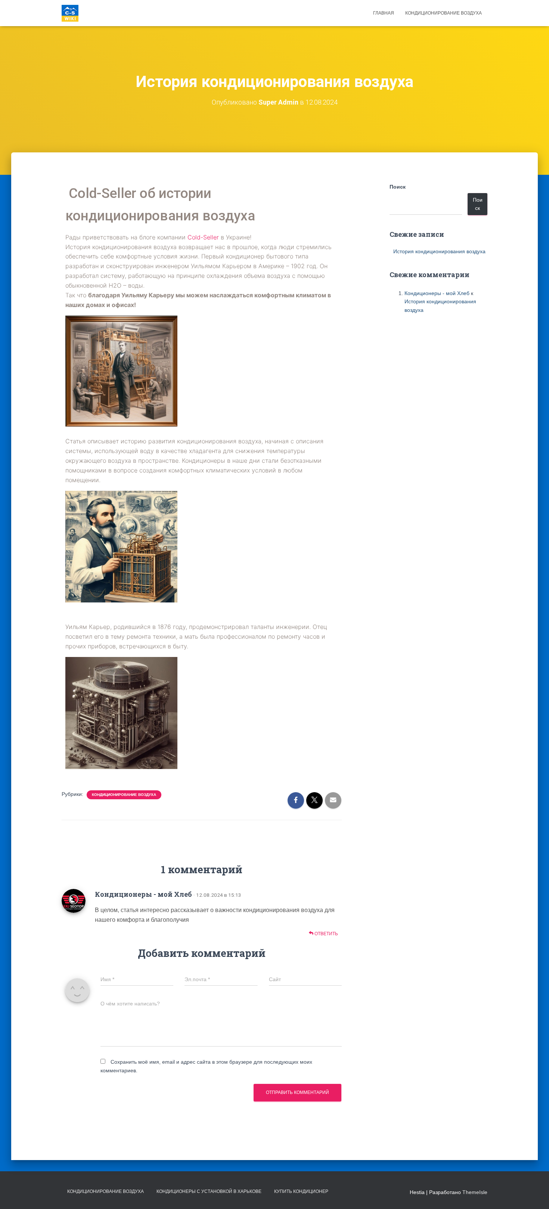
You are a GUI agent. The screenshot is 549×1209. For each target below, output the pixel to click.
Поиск (398, 187)
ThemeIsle (474, 1192)
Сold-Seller (203, 237)
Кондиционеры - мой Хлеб (143, 894)
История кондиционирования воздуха (439, 251)
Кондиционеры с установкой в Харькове (208, 1191)
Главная (383, 13)
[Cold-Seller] (70, 13)
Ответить (325, 933)
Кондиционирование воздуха (443, 13)
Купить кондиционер (301, 1191)
